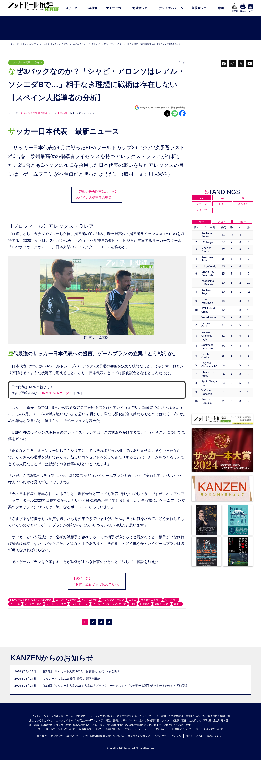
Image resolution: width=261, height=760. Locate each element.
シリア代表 (171, 599)
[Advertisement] (130, 28)
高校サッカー (200, 8)
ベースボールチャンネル (167, 735)
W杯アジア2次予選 (66, 599)
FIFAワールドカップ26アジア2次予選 (30, 599)
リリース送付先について (209, 729)
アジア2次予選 (89, 599)
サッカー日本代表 (150, 599)
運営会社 (42, 735)
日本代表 (91, 8)
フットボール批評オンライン (47, 44)
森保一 (177, 604)
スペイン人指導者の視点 (33, 113)
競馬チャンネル (215, 735)
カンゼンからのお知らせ (64, 735)
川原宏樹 (62, 113)
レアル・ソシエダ (56, 604)
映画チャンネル (194, 735)
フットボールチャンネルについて (56, 729)
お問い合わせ (160, 729)
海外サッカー (141, 8)
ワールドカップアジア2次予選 (109, 604)
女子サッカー (115, 8)
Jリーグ (71, 8)
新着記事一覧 (112, 729)
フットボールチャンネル (21, 44)
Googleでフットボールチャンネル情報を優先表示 (163, 107)
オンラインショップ (139, 735)
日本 (132, 604)
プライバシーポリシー (136, 729)
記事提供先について (90, 729)
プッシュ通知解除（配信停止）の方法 (103, 735)
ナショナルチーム (171, 8)
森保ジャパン (162, 604)
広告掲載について (182, 729)
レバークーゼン (79, 604)
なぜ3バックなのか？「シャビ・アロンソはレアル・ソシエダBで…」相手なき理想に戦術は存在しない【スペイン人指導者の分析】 (122, 44)
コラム (132, 599)
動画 (221, 8)
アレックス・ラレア (113, 599)
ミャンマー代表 (33, 604)
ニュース (15, 604)
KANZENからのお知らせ (52, 658)
